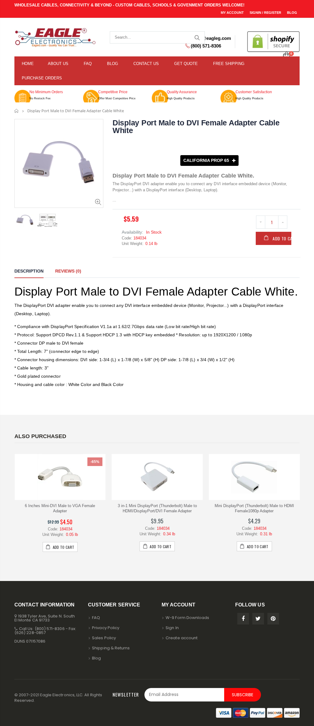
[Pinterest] (273, 619)
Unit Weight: (133, 243)
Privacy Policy (105, 628)
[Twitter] (258, 619)
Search (197, 37)
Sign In (172, 628)
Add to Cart (285, 238)
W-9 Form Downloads (187, 618)
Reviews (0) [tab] (68, 271)
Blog (292, 12)
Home (16, 111)
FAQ (96, 618)
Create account (181, 638)
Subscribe (242, 695)
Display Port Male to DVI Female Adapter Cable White (196, 126)
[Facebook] (243, 619)
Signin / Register (266, 12)
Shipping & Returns (111, 648)
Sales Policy (104, 638)
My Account (233, 12)
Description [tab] (29, 271)
